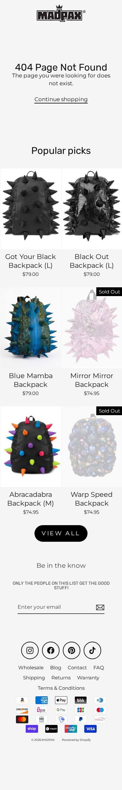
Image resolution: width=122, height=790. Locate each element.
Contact (77, 667)
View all (61, 533)
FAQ (98, 667)
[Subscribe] (99, 607)
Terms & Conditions (61, 688)
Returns (61, 677)
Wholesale (31, 667)
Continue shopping (61, 99)
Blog (55, 667)
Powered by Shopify (76, 740)
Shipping (34, 677)
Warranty (88, 677)
